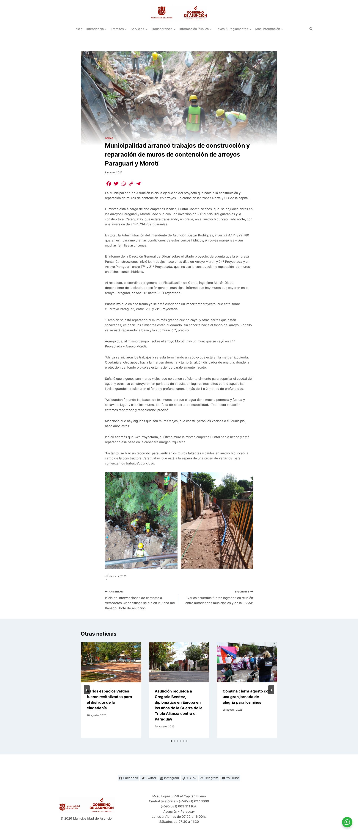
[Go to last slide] (87, 689)
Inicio (78, 29)
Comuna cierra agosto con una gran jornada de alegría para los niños (247, 697)
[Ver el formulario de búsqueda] (311, 29)
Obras (109, 138)
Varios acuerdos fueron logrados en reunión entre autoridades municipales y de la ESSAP (219, 597)
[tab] (171, 741)
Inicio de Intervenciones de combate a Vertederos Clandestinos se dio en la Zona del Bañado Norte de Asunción (140, 600)
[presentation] (111, 662)
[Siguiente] (271, 689)
